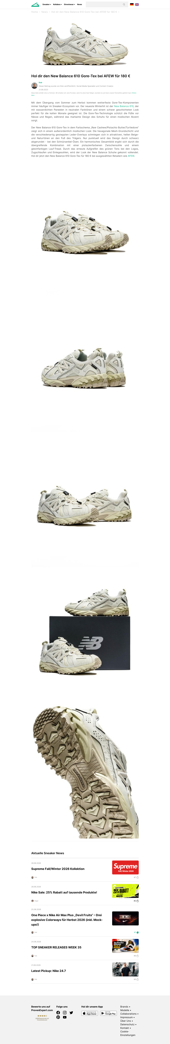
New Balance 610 (124, 106)
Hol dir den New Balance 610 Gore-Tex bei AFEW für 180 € (84, 11)
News (79, 4)
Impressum (126, 1017)
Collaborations (128, 1013)
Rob (40, 82)
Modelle (124, 1010)
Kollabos (56, 4)
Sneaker (46, 4)
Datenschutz (127, 1024)
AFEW (131, 155)
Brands (124, 1006)
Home (34, 11)
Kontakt (124, 1028)
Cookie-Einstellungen (127, 1033)
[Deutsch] (132, 4)
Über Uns (125, 1020)
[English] (137, 4)
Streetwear (69, 4)
